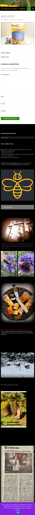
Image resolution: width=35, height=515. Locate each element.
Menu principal (33, 9)
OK (18, 512)
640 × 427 (13, 19)
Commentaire (5, 74)
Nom (3, 96)
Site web (3, 111)
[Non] (33, 509)
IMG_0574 (20, 19)
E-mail (3, 103)
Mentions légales (8, 207)
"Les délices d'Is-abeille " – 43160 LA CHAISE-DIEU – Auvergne (14, 9)
